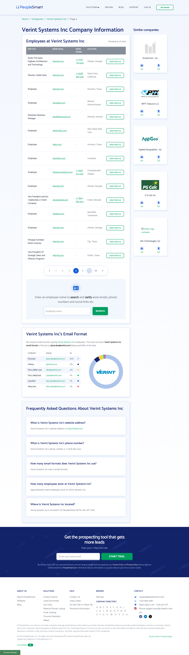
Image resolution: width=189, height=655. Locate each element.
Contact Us (75, 597)
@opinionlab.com (60, 200)
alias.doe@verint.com (55, 386)
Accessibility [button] (22, 645)
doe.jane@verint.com (55, 381)
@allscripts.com (60, 131)
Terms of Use (117, 564)
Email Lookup (49, 612)
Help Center (75, 601)
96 (96, 271)
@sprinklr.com (59, 158)
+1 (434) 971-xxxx (79, 172)
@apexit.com (58, 214)
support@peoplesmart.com (151, 597)
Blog (19, 605)
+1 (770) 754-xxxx (80, 61)
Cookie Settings (10, 652)
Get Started (164, 7)
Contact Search (50, 597)
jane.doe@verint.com (55, 359)
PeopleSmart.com (70, 567)
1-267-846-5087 (146, 601)
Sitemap (100, 597)
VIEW (115, 61)
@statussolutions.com (63, 172)
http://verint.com (75, 429)
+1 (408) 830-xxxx (80, 75)
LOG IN (147, 7)
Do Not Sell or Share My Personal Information (81, 607)
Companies (38, 19)
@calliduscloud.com (62, 117)
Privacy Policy (132, 564)
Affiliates (21, 601)
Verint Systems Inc (57, 19)
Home (25, 19)
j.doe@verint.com (54, 375)
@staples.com (59, 103)
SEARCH (100, 311)
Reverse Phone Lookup (54, 609)
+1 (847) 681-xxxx (79, 200)
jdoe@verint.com (53, 370)
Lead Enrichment (51, 601)
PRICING (109, 7)
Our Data (47, 605)
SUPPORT (133, 7)
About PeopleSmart (26, 597)
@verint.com (58, 61)
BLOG (121, 7)
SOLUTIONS (91, 7)
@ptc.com (57, 144)
